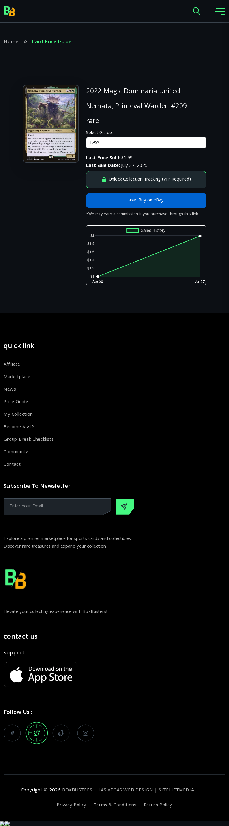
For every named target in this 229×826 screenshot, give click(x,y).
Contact (12, 464)
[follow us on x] (36, 733)
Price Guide (16, 402)
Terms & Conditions (115, 805)
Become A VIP (19, 427)
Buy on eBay (151, 200)
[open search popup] (196, 11)
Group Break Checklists (29, 439)
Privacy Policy (71, 805)
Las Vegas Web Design (125, 790)
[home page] (10, 11)
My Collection (18, 414)
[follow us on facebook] (12, 733)
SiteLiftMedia (176, 790)
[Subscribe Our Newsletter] (125, 507)
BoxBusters (77, 790)
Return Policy (158, 805)
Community (16, 452)
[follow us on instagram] (85, 733)
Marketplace (17, 377)
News (10, 389)
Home (11, 42)
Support (14, 653)
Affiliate (12, 364)
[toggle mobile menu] (220, 11)
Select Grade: (99, 133)
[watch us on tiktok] (61, 733)
